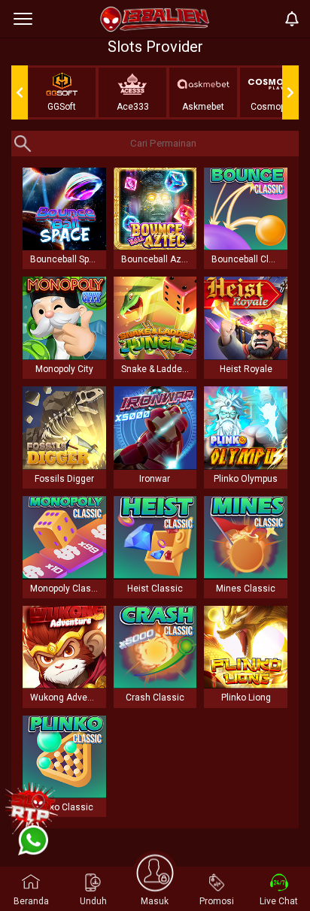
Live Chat (279, 901)
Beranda (31, 901)
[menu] (23, 19)
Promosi (216, 901)
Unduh (93, 901)
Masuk (155, 901)
